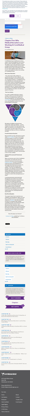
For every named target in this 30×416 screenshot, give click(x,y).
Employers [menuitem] (3, 399)
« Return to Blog (8, 38)
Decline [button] (17, 15)
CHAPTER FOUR (5, 330)
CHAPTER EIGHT (5, 352)
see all (6, 249)
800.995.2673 (8, 385)
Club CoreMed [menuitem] (5, 402)
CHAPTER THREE (5, 324)
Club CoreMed (11, 137)
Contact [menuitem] (18, 397)
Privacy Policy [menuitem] (4, 406)
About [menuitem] (17, 394)
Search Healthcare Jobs (14, 253)
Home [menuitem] (2, 394)
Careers (7, 236)
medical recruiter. (8, 162)
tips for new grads (10, 244)
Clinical (7, 239)
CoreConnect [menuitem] (19, 402)
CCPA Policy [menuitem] (4, 409)
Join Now (10, 285)
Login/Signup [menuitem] (4, 404)
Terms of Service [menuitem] (5, 411)
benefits (12, 200)
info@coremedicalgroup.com (11, 387)
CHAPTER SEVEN (5, 346)
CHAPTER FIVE (5, 335)
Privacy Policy (5, 8)
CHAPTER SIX (4, 341)
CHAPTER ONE (4, 313)
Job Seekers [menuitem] (4, 397)
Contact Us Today (10, 216)
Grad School (8, 247)
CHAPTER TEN (5, 362)
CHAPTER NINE (5, 357)
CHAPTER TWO (5, 319)
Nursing (7, 242)
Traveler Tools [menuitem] (19, 399)
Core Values (7, 99)
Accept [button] (12, 15)
